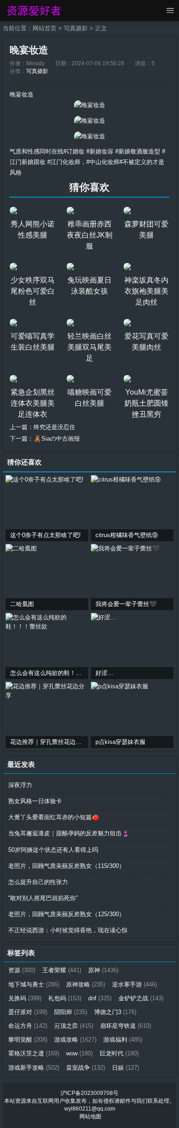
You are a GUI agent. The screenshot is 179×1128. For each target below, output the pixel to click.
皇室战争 (85, 1067)
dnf (100, 998)
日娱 (125, 1067)
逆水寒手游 (134, 984)
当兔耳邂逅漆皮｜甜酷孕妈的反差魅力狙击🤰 (68, 833)
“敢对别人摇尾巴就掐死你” (43, 898)
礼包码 (64, 998)
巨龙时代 (119, 1053)
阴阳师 (70, 1012)
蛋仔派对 (27, 1012)
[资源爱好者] (33, 10)
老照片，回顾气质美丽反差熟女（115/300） (66, 865)
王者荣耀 (61, 970)
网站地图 (90, 1116)
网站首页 (44, 28)
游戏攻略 (75, 1039)
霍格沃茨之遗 (33, 1053)
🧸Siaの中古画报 (57, 438)
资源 (21, 970)
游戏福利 (122, 1039)
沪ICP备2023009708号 (89, 1093)
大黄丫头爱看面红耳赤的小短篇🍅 (54, 817)
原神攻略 (85, 984)
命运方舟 (27, 1025)
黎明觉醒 (27, 1039)
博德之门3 (115, 1012)
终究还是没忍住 (54, 427)
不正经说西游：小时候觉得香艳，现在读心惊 (68, 930)
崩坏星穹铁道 (125, 1025)
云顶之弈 (73, 1025)
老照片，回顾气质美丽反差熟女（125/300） (66, 914)
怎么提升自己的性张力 (38, 882)
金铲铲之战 (140, 998)
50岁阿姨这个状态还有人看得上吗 (53, 849)
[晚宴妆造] (89, 105)
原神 (103, 970)
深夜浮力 (20, 785)
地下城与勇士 (33, 984)
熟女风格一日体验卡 (35, 801)
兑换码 (24, 998)
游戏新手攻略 (33, 1067)
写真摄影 (76, 28)
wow (79, 1053)
